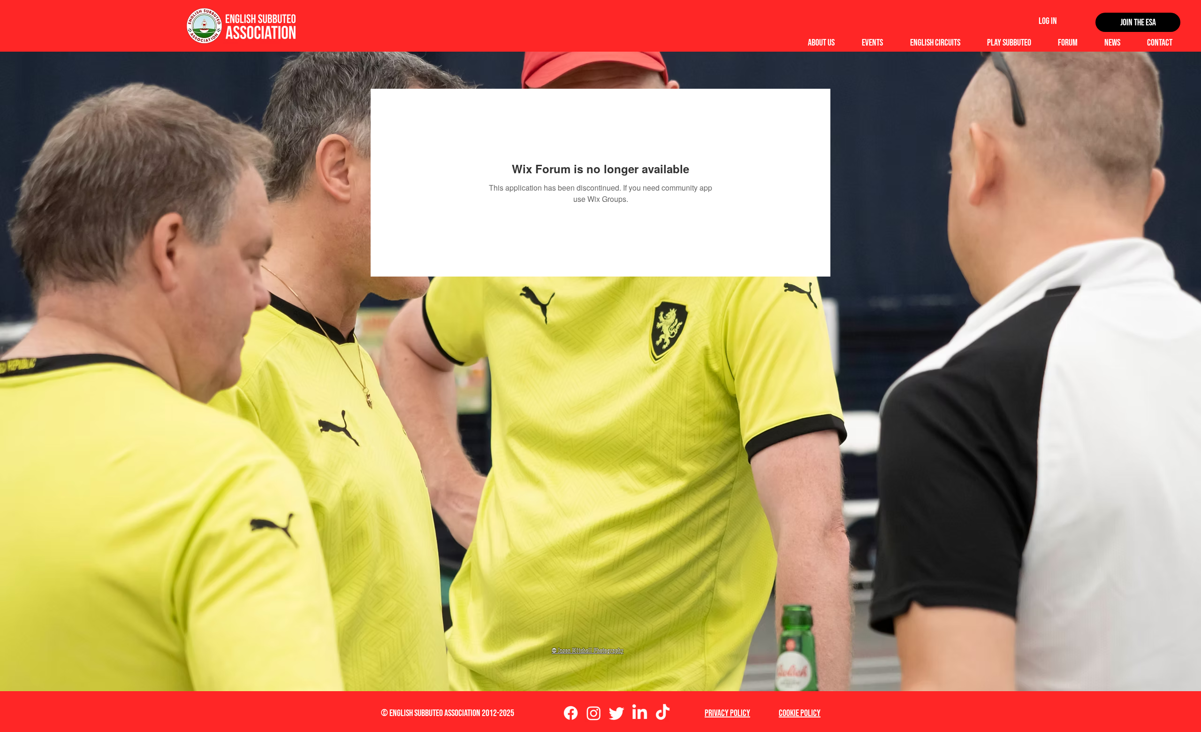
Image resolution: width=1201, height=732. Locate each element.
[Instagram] (594, 713)
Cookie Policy (800, 713)
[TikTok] (663, 713)
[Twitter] (617, 713)
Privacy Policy (727, 713)
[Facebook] (571, 713)
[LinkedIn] (640, 713)
